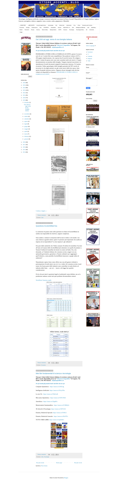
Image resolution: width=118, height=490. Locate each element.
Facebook (90, 52)
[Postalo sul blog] (53, 215)
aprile (25, 131)
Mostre (21, 29)
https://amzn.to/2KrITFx (61, 416)
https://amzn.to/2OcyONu (57, 390)
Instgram (90, 58)
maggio (26, 129)
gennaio (26, 139)
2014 (24, 152)
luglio (26, 124)
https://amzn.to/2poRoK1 (56, 419)
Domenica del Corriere (87, 25)
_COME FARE (23, 25)
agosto (26, 121)
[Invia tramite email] (52, 215)
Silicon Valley (45, 29)
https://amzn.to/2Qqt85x (50, 401)
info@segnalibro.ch (58, 47)
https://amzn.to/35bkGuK (50, 394)
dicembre (26, 102)
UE (86, 29)
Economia (22, 27)
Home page (59, 462)
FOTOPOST (46, 27)
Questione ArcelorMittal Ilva (46, 226)
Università (91, 29)
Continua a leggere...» (41, 211)
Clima (79, 25)
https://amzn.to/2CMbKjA (61, 405)
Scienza (38, 29)
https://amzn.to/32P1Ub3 (58, 409)
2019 (24, 100)
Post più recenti (40, 462)
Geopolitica (53, 27)
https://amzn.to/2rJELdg (57, 386)
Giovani (59, 27)
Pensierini (27, 29)
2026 (24, 82)
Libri (88, 27)
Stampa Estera (53, 29)
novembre (27, 114)
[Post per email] (49, 215)
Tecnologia (71, 29)
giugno (26, 126)
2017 (24, 144)
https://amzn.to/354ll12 (60, 412)
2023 (24, 90)
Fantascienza (34, 27)
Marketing (93, 27)
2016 (24, 147)
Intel (73, 27)
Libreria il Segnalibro (63, 45)
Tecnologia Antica (80, 29)
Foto (41, 27)
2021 (24, 95)
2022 (24, 92)
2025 (24, 85)
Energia (28, 27)
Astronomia (68, 25)
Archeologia (50, 25)
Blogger (66, 477)
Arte (56, 25)
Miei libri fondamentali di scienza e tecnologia (53, 373)
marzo (26, 134)
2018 (24, 142)
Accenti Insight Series (41, 25)
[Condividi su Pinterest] (58, 215)
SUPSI (59, 29)
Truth (89, 60)
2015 (24, 149)
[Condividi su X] (55, 215)
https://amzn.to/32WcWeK (58, 398)
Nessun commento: (42, 215)
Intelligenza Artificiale (80, 27)
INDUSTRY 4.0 (66, 27)
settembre (26, 119)
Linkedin (90, 56)
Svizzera (65, 29)
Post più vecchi (78, 462)
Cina (74, 25)
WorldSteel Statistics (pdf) (43, 280)
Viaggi (21, 32)
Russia (32, 29)
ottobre (26, 116)
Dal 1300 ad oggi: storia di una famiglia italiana (54, 39)
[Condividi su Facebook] (56, 215)
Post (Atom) (44, 465)
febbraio (26, 136)
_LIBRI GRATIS (31, 25)
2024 (24, 87)
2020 (24, 97)
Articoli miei (61, 25)
